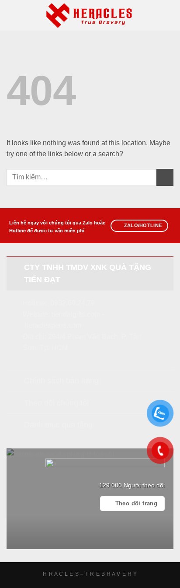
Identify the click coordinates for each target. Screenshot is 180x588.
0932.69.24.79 (72, 303)
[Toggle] (15, 267)
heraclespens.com (52, 325)
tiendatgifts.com (76, 314)
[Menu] (12, 15)
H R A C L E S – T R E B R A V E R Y (90, 574)
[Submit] (164, 177)
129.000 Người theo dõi (132, 485)
